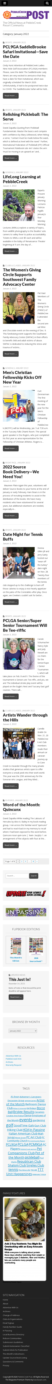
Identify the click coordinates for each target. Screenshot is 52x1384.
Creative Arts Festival (15, 1115)
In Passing (37, 1129)
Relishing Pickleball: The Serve (25, 117)
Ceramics (39, 1112)
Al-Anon (15, 1096)
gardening (39, 1120)
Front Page (10, 463)
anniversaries (30, 1100)
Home (5, 1299)
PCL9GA (11, 1144)
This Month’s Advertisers (13, 1354)
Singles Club (35, 1165)
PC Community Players (36, 1141)
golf (9, 1125)
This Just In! (20, 979)
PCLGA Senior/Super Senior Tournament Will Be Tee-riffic (25, 625)
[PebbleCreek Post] (26, 13)
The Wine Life (24, 1170)
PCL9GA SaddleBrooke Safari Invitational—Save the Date (25, 51)
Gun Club (40, 1125)
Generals (10, 172)
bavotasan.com (40, 1380)
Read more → (11, 95)
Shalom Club (17, 1165)
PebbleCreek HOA (13, 1059)
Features (9, 800)
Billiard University (19, 1108)
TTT (41, 1169)
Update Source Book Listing (15, 1357)
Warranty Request (13, 1065)
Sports (8, 42)
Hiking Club (14, 1130)
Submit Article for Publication (15, 1350)
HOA (26, 1130)
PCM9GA (35, 1144)
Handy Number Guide (12, 1327)
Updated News (18, 975)
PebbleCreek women (28, 1149)
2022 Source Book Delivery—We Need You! (21, 471)
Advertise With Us (13, 1056)
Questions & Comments (13, 1361)
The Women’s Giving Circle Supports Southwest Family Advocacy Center (22, 277)
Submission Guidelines (13, 1342)
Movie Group (20, 1137)
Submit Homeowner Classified (16, 1346)
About (5, 1303)
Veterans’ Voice (39, 1174)
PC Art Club (33, 1137)
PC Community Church (26, 1139)
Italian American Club (23, 1133)
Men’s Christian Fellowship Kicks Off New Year (22, 377)
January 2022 (19, 42)
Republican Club (29, 1161)
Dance (27, 1115)
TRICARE (34, 1170)
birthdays (31, 1108)
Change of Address (11, 1315)
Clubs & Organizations (12, 1319)
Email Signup (8, 1323)
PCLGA (23, 1144)
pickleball (32, 1157)
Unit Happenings (19, 1174)
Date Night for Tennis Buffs (23, 537)
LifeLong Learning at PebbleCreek (22, 179)
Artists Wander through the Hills (25, 717)
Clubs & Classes (13, 265)
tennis (13, 1169)
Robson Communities (12, 1338)
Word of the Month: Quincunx (21, 807)
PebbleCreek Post (25, 1377)
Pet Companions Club (25, 1150)
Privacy (6, 1365)
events (25, 1120)
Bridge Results (23, 1112)
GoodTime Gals (24, 1125)
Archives (9, 1062)
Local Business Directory (13, 1334)
